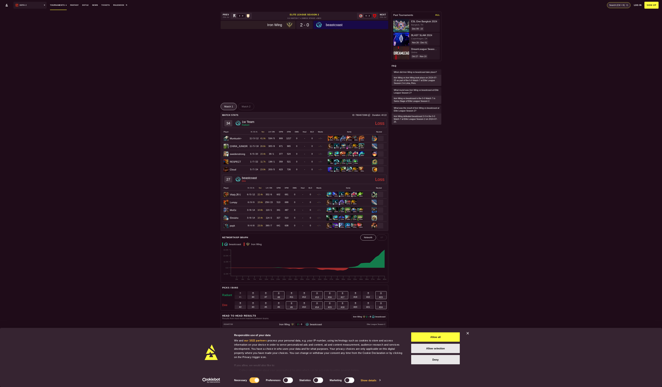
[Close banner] (468, 333)
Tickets (105, 5)
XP (381, 237)
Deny (435, 359)
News (95, 5)
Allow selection (435, 348)
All (437, 15)
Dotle (85, 5)
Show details (368, 380)
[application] (304, 264)
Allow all (435, 337)
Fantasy (74, 5)
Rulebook (118, 5)
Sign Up (651, 5)
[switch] (288, 380)
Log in (638, 5)
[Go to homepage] (6, 5)
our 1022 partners (255, 340)
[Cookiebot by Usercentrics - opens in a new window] (211, 380)
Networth (368, 237)
